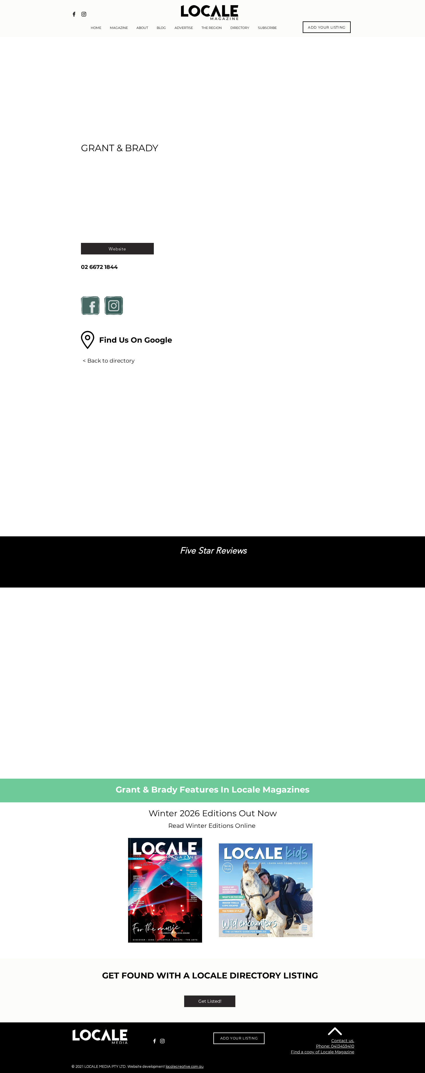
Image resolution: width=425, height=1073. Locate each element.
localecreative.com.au (185, 1067)
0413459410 (342, 1046)
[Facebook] (154, 1041)
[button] (135, 340)
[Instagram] (162, 1041)
